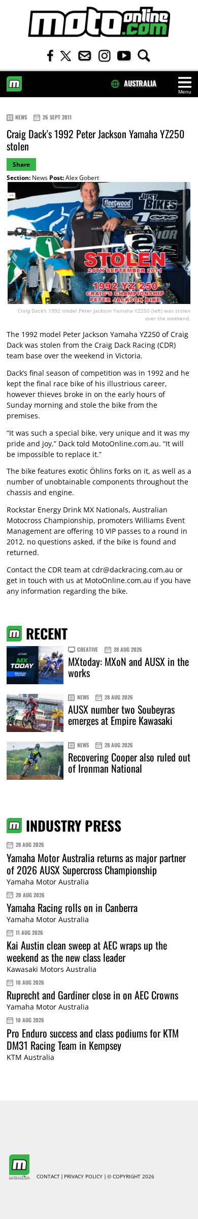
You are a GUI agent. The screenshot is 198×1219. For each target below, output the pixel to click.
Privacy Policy (83, 1176)
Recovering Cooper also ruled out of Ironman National (129, 762)
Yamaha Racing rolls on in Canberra (72, 907)
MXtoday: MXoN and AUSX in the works (128, 667)
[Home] (99, 22)
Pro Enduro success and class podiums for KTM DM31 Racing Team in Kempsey (93, 1039)
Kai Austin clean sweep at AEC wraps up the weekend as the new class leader (87, 951)
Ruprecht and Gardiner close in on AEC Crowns (92, 994)
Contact (48, 1176)
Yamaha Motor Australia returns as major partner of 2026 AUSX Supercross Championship (96, 863)
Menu (184, 92)
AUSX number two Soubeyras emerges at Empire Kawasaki (121, 715)
